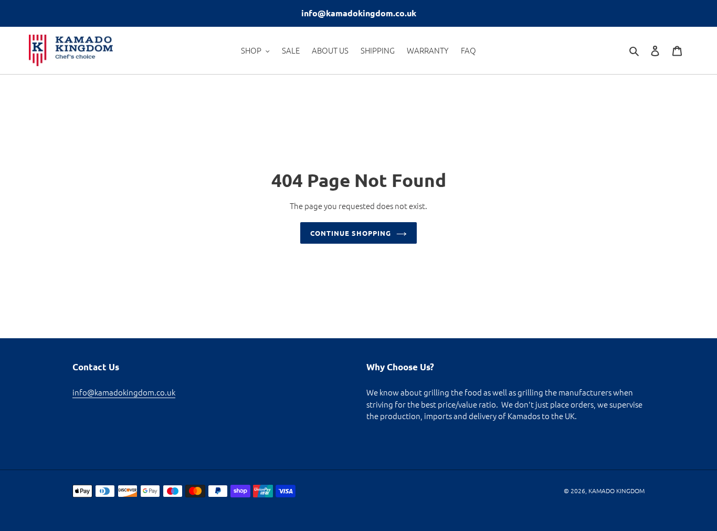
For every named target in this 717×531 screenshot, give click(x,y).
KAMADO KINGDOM (616, 490)
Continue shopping (351, 232)
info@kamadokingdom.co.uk (123, 392)
